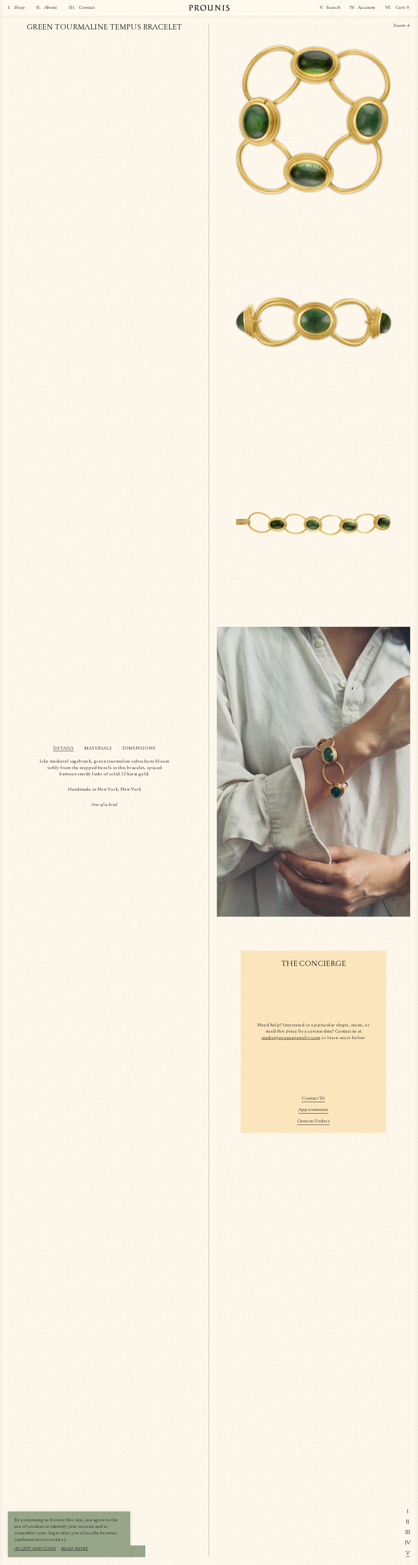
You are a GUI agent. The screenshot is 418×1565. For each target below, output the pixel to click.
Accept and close (35, 1548)
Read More (74, 1548)
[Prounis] (209, 8)
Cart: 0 (402, 7)
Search (333, 7)
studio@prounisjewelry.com (291, 1037)
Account (366, 7)
